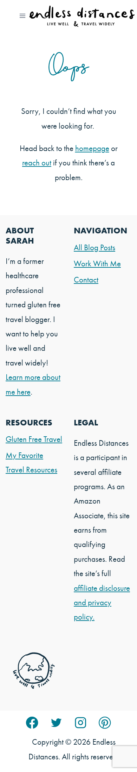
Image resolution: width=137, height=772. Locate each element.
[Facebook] (32, 723)
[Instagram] (80, 723)
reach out (36, 162)
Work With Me (97, 263)
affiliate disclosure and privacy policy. (102, 602)
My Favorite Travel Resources (31, 462)
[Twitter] (56, 723)
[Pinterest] (105, 723)
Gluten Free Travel (34, 439)
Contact (86, 279)
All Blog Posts (94, 247)
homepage (92, 148)
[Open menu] (22, 15)
